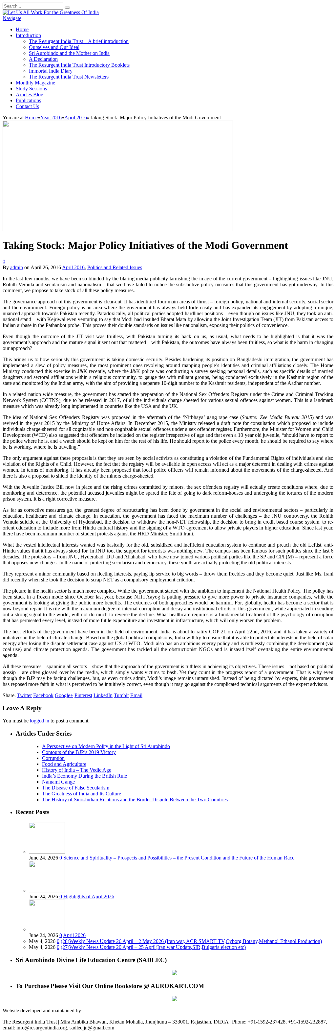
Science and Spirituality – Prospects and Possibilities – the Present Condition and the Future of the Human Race (178, 857)
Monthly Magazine (35, 82)
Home (22, 29)
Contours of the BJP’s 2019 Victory (79, 752)
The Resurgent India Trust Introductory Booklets (79, 65)
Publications (28, 100)
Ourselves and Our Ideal (54, 47)
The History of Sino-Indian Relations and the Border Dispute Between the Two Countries (135, 799)
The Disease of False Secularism (75, 787)
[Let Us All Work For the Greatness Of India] (51, 12)
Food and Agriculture (64, 764)
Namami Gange (58, 782)
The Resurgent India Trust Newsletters (69, 77)
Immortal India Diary (51, 71)
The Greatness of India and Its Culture (81, 793)
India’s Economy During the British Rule (84, 776)
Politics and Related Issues (114, 267)
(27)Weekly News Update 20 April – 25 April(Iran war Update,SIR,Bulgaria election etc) (153, 947)
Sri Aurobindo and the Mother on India (69, 53)
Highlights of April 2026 (88, 896)
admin (16, 267)
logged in (39, 720)
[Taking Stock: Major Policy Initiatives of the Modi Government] (118, 229)
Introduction (28, 35)
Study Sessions (31, 88)
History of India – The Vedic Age (76, 770)
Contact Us (27, 106)
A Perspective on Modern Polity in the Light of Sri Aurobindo (106, 746)
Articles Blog (29, 94)
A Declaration (43, 59)
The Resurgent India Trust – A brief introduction (79, 41)
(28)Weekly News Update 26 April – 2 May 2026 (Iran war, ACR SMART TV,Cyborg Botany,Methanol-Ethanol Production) (191, 941)
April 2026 (74, 935)
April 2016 (73, 267)
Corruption (53, 758)
